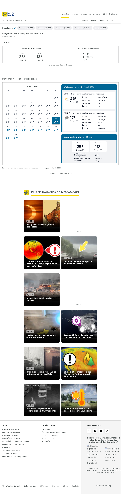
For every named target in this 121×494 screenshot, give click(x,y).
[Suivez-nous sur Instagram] (94, 431)
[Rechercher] (102, 14)
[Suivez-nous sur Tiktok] (105, 431)
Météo (9, 20)
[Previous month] (23, 86)
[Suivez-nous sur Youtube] (100, 431)
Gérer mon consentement (13, 444)
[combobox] (6, 43)
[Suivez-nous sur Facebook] (88, 431)
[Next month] (40, 86)
